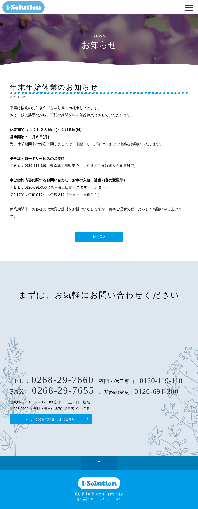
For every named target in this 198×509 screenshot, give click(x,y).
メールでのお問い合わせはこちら (49, 419)
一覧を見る (97, 237)
